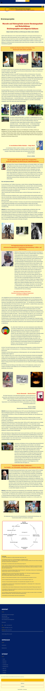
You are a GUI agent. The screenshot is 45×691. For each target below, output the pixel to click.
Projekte (4, 672)
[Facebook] (1, 3)
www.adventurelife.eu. (21, 595)
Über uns (4, 668)
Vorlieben (22, 686)
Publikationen (5, 666)
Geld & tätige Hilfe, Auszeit (7, 634)
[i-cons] (22, 11)
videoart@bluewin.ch (14, 561)
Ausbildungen (5, 664)
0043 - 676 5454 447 (8, 625)
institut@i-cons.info (8, 627)
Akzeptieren (22, 680)
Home (4, 659)
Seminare (4, 662)
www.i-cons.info (8, 630)
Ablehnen (22, 683)
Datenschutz (25, 689)
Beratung (4, 661)
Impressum (4, 645)
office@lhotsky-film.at (24, 559)
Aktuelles (4, 670)
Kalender (4, 674)
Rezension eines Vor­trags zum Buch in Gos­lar (26, 408)
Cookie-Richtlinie (20, 689)
